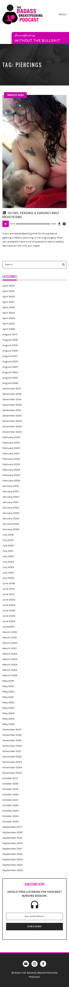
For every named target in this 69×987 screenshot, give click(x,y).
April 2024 (8, 318)
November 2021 (11, 751)
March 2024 (9, 664)
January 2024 (10, 518)
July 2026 (8, 577)
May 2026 (8, 724)
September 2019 (12, 837)
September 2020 (12, 843)
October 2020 (10, 794)
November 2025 (12, 772)
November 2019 (11, 740)
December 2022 (12, 415)
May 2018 (8, 680)
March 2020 (9, 642)
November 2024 (12, 767)
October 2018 (10, 783)
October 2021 (10, 799)
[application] (34, 224)
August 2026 (10, 383)
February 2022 (11, 458)
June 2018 (8, 583)
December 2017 (11, 388)
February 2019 (11, 442)
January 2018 (10, 485)
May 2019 (8, 686)
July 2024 (8, 567)
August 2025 (10, 377)
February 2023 (11, 464)
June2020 (8, 626)
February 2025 (11, 475)
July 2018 (8, 534)
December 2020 (12, 404)
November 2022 (12, 756)
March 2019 (9, 637)
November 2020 (12, 745)
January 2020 (10, 496)
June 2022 (8, 599)
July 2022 (8, 556)
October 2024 (10, 816)
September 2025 (12, 870)
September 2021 (12, 848)
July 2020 (8, 545)
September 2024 (12, 864)
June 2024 (8, 610)
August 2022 (10, 361)
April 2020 (8, 296)
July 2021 (7, 550)
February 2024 (11, 469)
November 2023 (12, 761)
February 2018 (11, 437)
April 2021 (8, 301)
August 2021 (9, 356)
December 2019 (11, 399)
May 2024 (8, 713)
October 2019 (10, 789)
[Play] (5, 224)
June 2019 (8, 588)
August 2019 (9, 345)
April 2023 (8, 312)
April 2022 (8, 307)
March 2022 (9, 653)
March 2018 (9, 632)
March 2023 (9, 659)
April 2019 (8, 291)
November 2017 (11, 729)
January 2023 (10, 513)
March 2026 (9, 675)
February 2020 (11, 448)
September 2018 (12, 832)
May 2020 (8, 691)
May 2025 (8, 718)
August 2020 (10, 350)
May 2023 (8, 707)
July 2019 (7, 540)
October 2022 (10, 805)
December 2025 (12, 431)
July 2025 (8, 572)
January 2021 (10, 502)
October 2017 (10, 778)
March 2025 (9, 669)
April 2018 (8, 285)
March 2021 (15, 95)
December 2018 (11, 393)
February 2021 (11, 453)
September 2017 (12, 826)
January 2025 (10, 523)
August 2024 (10, 372)
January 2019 (10, 491)
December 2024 (12, 426)
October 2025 (10, 821)
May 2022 (8, 702)
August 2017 (9, 334)
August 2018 (10, 339)
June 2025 (8, 615)
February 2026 (11, 480)
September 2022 (12, 854)
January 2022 (10, 507)
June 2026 (8, 621)
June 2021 (8, 594)
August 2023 (10, 366)
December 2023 (12, 420)
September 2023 (12, 859)
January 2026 (10, 529)
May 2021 (8, 697)
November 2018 (12, 734)
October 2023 (10, 810)
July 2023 (8, 561)
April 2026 (8, 328)
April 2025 (8, 323)
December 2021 (11, 410)
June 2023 (8, 605)
